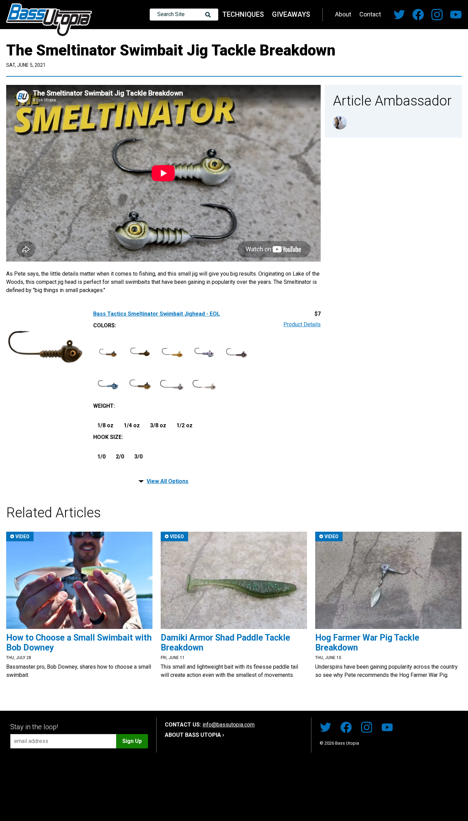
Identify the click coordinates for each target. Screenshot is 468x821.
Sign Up (132, 741)
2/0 (120, 456)
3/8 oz (158, 425)
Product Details (302, 324)
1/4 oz (132, 425)
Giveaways (291, 14)
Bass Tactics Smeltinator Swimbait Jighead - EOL (156, 314)
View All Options (167, 481)
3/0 (138, 456)
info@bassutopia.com (228, 724)
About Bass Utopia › (194, 735)
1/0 (101, 456)
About (343, 14)
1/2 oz (184, 425)
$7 (318, 314)
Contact (370, 14)
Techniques (243, 14)
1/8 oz (105, 425)
